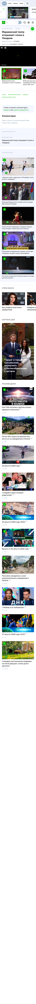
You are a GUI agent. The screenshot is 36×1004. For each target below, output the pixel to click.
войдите (7, 110)
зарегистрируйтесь (21, 110)
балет (4, 94)
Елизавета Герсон (16, 44)
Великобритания (14, 94)
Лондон (25, 94)
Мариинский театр (9, 97)
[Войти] (29, 22)
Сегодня (16, 41)
